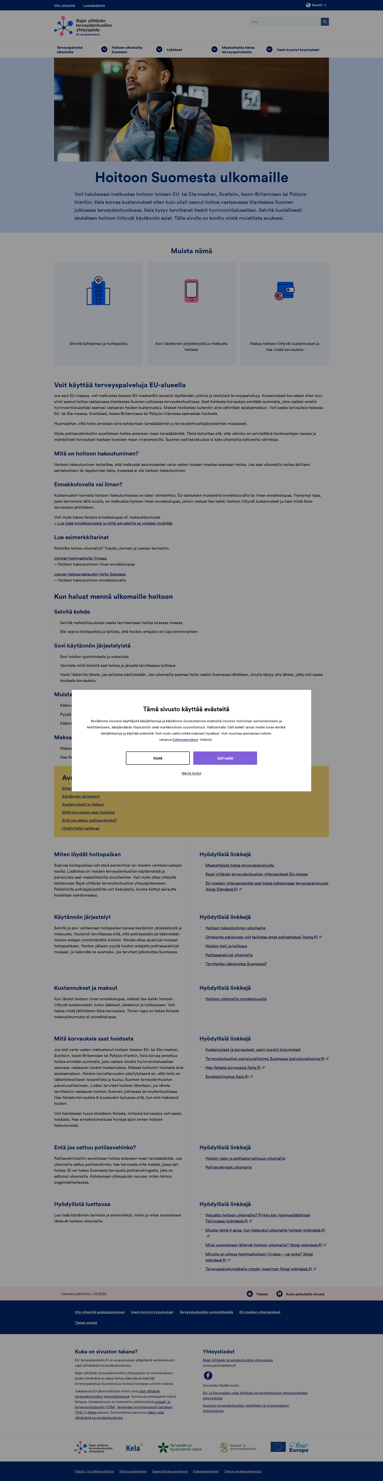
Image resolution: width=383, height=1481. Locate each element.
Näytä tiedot (191, 773)
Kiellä (157, 758)
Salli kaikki (225, 758)
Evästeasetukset (185, 739)
